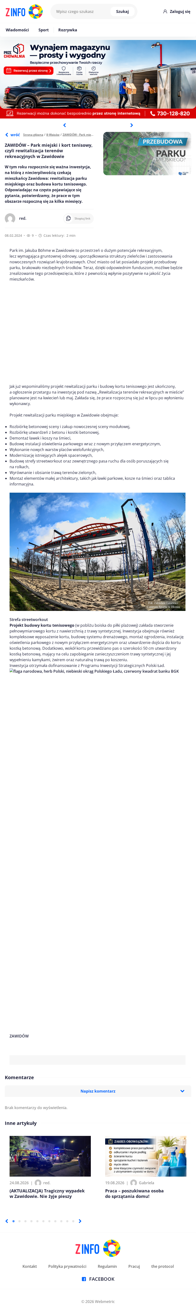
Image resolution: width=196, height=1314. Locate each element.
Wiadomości (17, 30)
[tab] (13, 1221)
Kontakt (29, 1266)
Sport (43, 30)
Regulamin (107, 1266)
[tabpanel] (98, 79)
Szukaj (122, 11)
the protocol (162, 1266)
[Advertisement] (97, 332)
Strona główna (33, 135)
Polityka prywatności (67, 1266)
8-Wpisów (53, 135)
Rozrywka (67, 30)
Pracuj (134, 1266)
